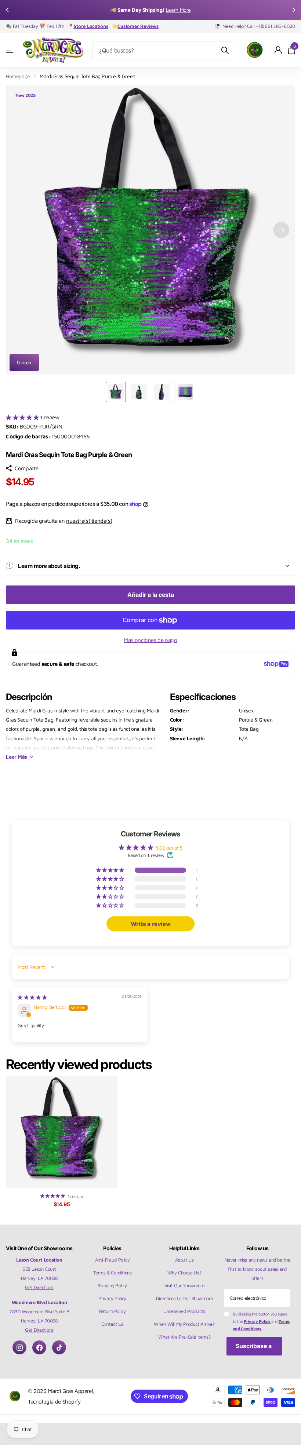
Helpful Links (184, 1248)
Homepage (18, 76)
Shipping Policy (112, 1285)
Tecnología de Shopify (54, 1401)
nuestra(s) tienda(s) (89, 520)
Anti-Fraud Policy (112, 1260)
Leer (16, 756)
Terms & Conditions (112, 1273)
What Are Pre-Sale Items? (184, 1337)
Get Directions (39, 1287)
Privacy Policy (112, 1298)
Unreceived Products (184, 1311)
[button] (23, 417)
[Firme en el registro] (278, 50)
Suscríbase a (254, 1346)
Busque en (225, 50)
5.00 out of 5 (169, 848)
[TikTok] (59, 1347)
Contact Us (112, 1324)
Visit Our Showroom (184, 1285)
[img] (32, 997)
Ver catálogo (10, 50)
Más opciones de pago (150, 639)
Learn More (178, 10)
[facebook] (39, 1347)
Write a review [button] (151, 923)
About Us (184, 1260)
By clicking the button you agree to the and (261, 1321)
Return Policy (112, 1311)
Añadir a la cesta (150, 594)
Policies (112, 1248)
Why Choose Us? (184, 1273)
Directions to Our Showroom (184, 1298)
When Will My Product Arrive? (184, 1324)
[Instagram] (19, 1347)
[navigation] (8, 10)
